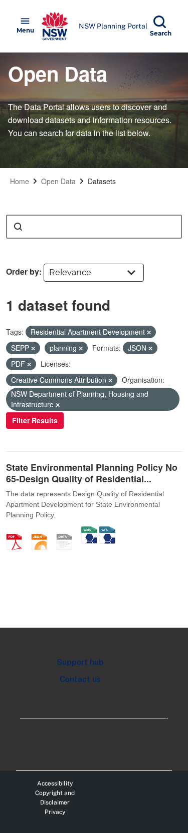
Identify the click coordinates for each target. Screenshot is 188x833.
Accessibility (55, 783)
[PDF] (17, 531)
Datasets (102, 181)
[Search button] (18, 227)
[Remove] (149, 332)
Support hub (80, 662)
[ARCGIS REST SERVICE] (67, 531)
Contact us (80, 679)
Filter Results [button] (35, 420)
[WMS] (89, 531)
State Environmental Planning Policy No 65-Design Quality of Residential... (91, 473)
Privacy (55, 811)
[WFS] (107, 531)
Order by (22, 271)
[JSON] (42, 531)
